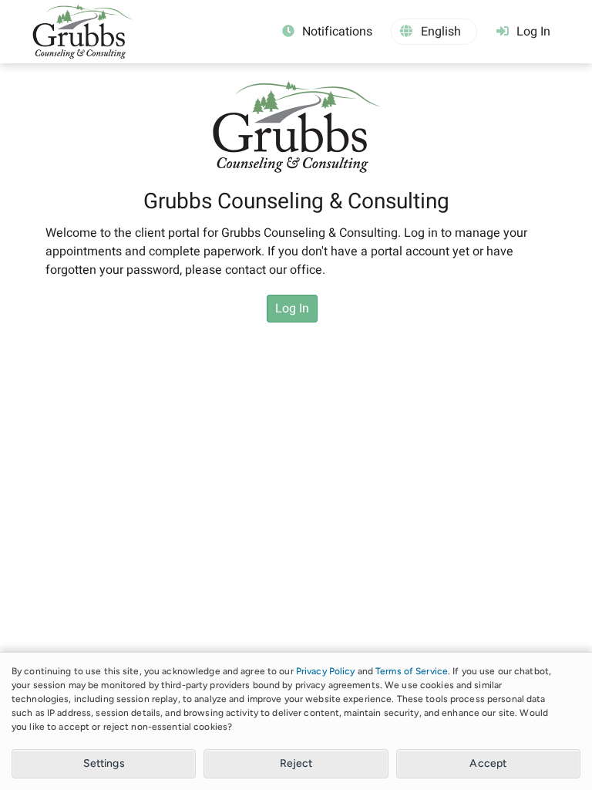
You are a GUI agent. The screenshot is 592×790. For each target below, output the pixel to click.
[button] (434, 32)
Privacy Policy (325, 671)
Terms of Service (411, 671)
